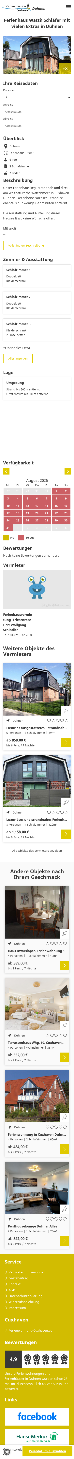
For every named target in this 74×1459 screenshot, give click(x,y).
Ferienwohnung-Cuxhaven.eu (30, 1330)
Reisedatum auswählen (47, 1451)
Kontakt (15, 1284)
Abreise (8, 119)
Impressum (17, 1308)
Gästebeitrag (18, 1278)
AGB (12, 1290)
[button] (7, 1452)
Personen (9, 90)
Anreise (8, 104)
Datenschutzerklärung (25, 1296)
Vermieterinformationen (27, 1272)
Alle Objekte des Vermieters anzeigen (37, 850)
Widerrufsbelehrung (24, 1302)
